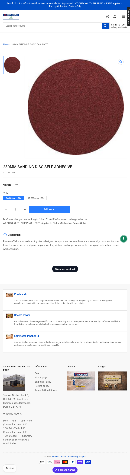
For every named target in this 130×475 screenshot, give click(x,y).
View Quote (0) (128, 16)
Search (38, 373)
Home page (41, 377)
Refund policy (42, 385)
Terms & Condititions (46, 390)
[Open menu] (123, 16)
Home (6, 44)
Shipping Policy (43, 381)
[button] (123, 239)
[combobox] (56, 25)
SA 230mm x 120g (36, 198)
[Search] (105, 25)
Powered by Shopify (76, 456)
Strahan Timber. (59, 456)
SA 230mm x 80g (13, 198)
